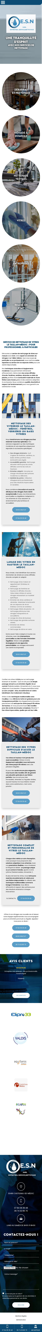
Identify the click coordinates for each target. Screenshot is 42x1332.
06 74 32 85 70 (21, 945)
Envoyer (21, 1305)
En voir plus (21, 995)
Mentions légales (21, 1316)
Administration (21, 1320)
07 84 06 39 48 (21, 518)
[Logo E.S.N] (21, 23)
